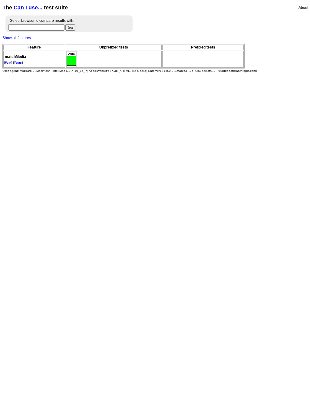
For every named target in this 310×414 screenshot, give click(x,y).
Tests (18, 62)
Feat (8, 62)
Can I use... (28, 8)
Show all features (16, 38)
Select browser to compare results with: (42, 20)
